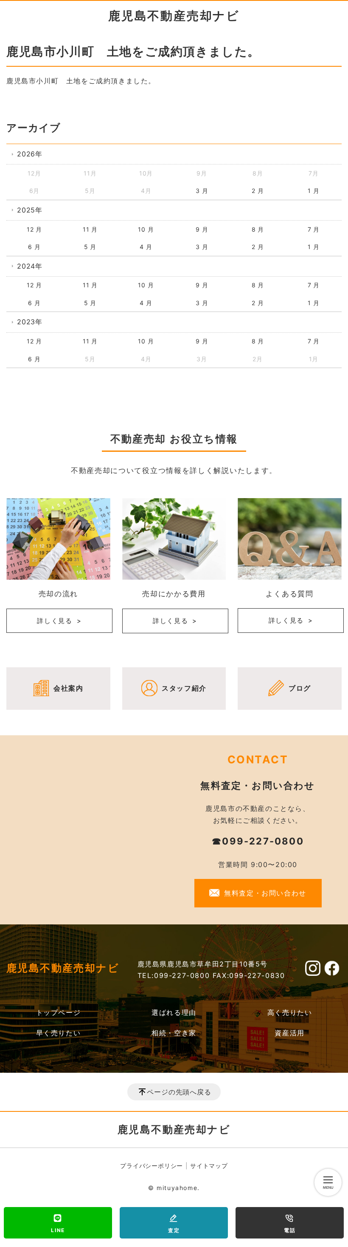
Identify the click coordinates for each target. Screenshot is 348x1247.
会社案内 (68, 688)
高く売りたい (289, 1012)
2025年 (29, 210)
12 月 (34, 229)
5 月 (90, 246)
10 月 (146, 229)
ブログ (300, 688)
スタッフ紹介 (184, 688)
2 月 (258, 190)
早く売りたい (58, 1033)
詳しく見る (55, 621)
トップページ (58, 1012)
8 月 (258, 229)
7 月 (314, 229)
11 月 (90, 229)
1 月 (313, 190)
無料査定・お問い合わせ (265, 893)
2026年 (29, 154)
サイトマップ (209, 1165)
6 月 (34, 246)
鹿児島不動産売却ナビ (174, 16)
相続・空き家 (174, 1033)
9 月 (202, 229)
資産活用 (289, 1033)
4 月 (146, 246)
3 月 (202, 190)
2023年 (29, 321)
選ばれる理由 (174, 1012)
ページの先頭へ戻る (179, 1092)
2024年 (29, 266)
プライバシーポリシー (151, 1165)
